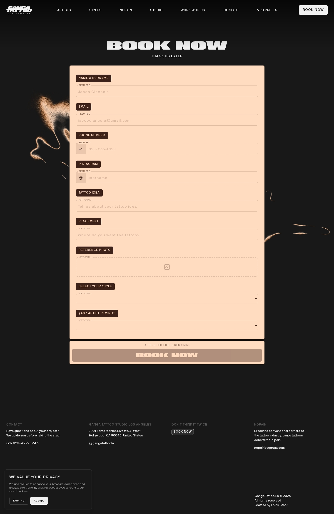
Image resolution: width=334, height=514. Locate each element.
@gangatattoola (101, 443)
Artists (64, 10)
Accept (39, 501)
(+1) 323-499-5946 (22, 443)
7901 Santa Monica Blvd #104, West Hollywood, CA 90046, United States (116, 433)
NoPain (126, 10)
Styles (95, 10)
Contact (231, 10)
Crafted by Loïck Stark (271, 505)
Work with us (193, 10)
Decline (19, 501)
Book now (313, 10)
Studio (156, 10)
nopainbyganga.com (269, 447)
